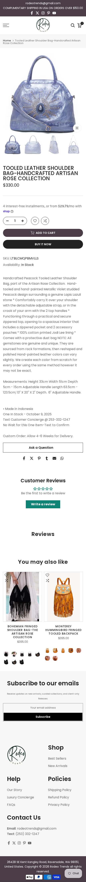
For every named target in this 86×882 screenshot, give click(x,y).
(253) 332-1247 (27, 834)
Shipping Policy (59, 790)
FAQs (11, 805)
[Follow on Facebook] (32, 13)
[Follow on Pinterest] (48, 13)
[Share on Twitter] (31, 458)
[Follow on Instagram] (43, 13)
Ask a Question (41, 447)
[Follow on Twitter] (37, 13)
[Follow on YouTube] (54, 13)
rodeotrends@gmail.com (43, 3)
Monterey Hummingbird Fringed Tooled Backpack (63, 630)
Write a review (43, 504)
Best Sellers (57, 758)
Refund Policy (58, 797)
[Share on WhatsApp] (62, 458)
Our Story (14, 790)
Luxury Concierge (20, 797)
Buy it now (43, 244)
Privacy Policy (59, 805)
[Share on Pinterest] (39, 458)
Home (7, 40)
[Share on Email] (54, 458)
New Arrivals (57, 766)
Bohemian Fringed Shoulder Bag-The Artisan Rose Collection (22, 631)
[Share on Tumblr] (47, 458)
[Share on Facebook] (24, 458)
